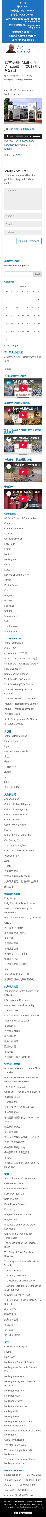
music (7, 564)
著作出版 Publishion (23, 40)
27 (23, 331)
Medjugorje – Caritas (15, 1376)
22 (33, 323)
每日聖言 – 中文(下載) (15, 953)
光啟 (6, 761)
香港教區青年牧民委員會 (17, 1152)
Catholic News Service (15, 814)
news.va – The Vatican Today (19, 1005)
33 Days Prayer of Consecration (20, 518)
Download (9, 144)
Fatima (7, 1351)
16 (39, 315)
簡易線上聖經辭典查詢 (15, 964)
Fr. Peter (10, 75)
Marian (7, 554)
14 (28, 315)
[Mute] (31, 136)
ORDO (7, 923)
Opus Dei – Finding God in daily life (22, 1091)
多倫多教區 (10, 1026)
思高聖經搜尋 (11, 943)
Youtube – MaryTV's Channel (19, 684)
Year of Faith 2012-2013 (16, 1020)
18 (12, 323)
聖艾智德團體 (11, 1132)
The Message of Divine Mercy (19, 1280)
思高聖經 (9, 938)
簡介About (22, 6)
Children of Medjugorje (15, 1346)
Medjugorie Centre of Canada (19, 1362)
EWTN (7, 830)
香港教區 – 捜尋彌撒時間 (17, 1057)
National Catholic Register (17, 835)
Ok (16, 1513)
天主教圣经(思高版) (14, 928)
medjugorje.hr (11, 1411)
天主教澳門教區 (12, 1031)
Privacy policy (25, 1513)
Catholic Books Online (15, 736)
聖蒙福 (7, 369)
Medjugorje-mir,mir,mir (15, 1406)
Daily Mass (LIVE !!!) (14, 1193)
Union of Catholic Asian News (19, 850)
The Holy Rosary (12, 1270)
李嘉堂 (7, 772)
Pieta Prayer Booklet (14, 1204)
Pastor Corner (11, 585)
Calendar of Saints (13, 1183)
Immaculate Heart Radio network (21, 663)
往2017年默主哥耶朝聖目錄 (19, 129)
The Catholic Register (15, 845)
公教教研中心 (11, 1102)
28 (28, 331)
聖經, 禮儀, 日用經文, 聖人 (17, 974)
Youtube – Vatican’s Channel (19, 709)
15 (33, 315)
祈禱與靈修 (10, 1324)
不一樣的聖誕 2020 (31, 1475)
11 (12, 315)
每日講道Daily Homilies (22, 11)
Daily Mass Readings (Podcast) (20, 903)
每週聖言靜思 (11, 959)
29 (33, 331)
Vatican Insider (11, 855)
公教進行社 (10, 767)
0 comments (27, 80)
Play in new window (24, 140)
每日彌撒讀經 (11, 948)
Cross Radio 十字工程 (15, 653)
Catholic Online (12, 819)
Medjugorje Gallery (14, 1390)
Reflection (9, 605)
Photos (8, 590)
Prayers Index (11, 1219)
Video (7, 621)
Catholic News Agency (15, 809)
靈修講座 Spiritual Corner (22, 36)
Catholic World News (15, 824)
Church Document (13, 528)
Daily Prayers (11, 1199)
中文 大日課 (10, 1309)
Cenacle (8, 523)
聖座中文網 (10, 1046)
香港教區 (9, 1051)
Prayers (8, 595)
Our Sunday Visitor (14, 840)
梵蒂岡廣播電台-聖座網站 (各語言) (21, 881)
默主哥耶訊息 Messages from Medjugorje (24, 26)
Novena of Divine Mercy (16, 574)
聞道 (6, 782)
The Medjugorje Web (15, 1445)
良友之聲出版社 (12, 787)
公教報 (7, 866)
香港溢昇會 (10, 1157)
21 (28, 323)
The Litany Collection (15, 1275)
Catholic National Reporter (17, 804)
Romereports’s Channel (16, 674)
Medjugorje (8, 80)
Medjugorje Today (13, 1401)
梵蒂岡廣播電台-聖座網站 (17, 876)
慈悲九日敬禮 (11, 1319)
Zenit (6, 861)
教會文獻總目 (11, 1041)
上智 (6, 756)
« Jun (7, 345)
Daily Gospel (10, 898)
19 (17, 323)
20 (23, 323)
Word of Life (10, 631)
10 (7, 315)
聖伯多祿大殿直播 (13, 724)
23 (39, 323)
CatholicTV (10, 648)
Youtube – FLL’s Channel (17, 679)
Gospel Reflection (13, 538)
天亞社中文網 (11, 871)
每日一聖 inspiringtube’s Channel (21, 719)
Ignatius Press (11, 741)
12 (17, 315)
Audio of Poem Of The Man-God (20, 1178)
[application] (23, 136)
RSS (18, 155)
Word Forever (11, 626)
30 (39, 331)
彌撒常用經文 (11, 1314)
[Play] (7, 136)
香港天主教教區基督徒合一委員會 (21, 1137)
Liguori (7, 746)
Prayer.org (9, 1209)
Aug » (15, 345)
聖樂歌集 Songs (20, 32)
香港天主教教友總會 (14, 1142)
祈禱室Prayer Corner (22, 15)
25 (12, 331)
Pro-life (8, 600)
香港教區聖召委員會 (14, 1147)
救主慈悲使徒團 (12, 1126)
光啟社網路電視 (12, 714)
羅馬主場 (9, 886)
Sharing (17, 80)
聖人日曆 (9, 1330)
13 (23, 315)
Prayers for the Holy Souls (17, 1214)
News (7, 569)
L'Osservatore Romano (16, 1000)
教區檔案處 (10, 1036)
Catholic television (13, 643)
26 (17, 331)
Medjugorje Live (12, 1395)
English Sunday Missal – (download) (22, 917)
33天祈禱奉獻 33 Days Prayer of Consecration (23, 20)
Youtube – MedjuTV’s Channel (19, 698)
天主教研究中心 (12, 1112)
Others (7, 580)
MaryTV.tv (9, 1357)
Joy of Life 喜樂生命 (15, 1086)
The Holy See (11, 1010)
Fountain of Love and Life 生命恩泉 (22, 658)
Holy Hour (9, 544)
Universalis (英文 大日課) (17, 1295)
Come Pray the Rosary (16, 1188)
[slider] (36, 136)
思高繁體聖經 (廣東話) (15, 933)
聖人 (6, 969)
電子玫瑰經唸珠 (12, 1335)
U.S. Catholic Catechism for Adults (21, 1015)
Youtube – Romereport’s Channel (21, 704)
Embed (8, 149)
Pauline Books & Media (16, 751)
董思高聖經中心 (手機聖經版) (19, 979)
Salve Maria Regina (14, 1439)
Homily (29, 75)
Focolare (8, 533)
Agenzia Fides (11, 799)
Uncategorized (11, 616)
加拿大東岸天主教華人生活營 (19, 1107)
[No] (43, 1507)
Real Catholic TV (13, 668)
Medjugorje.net (12, 1416)
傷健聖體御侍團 (12, 1097)
